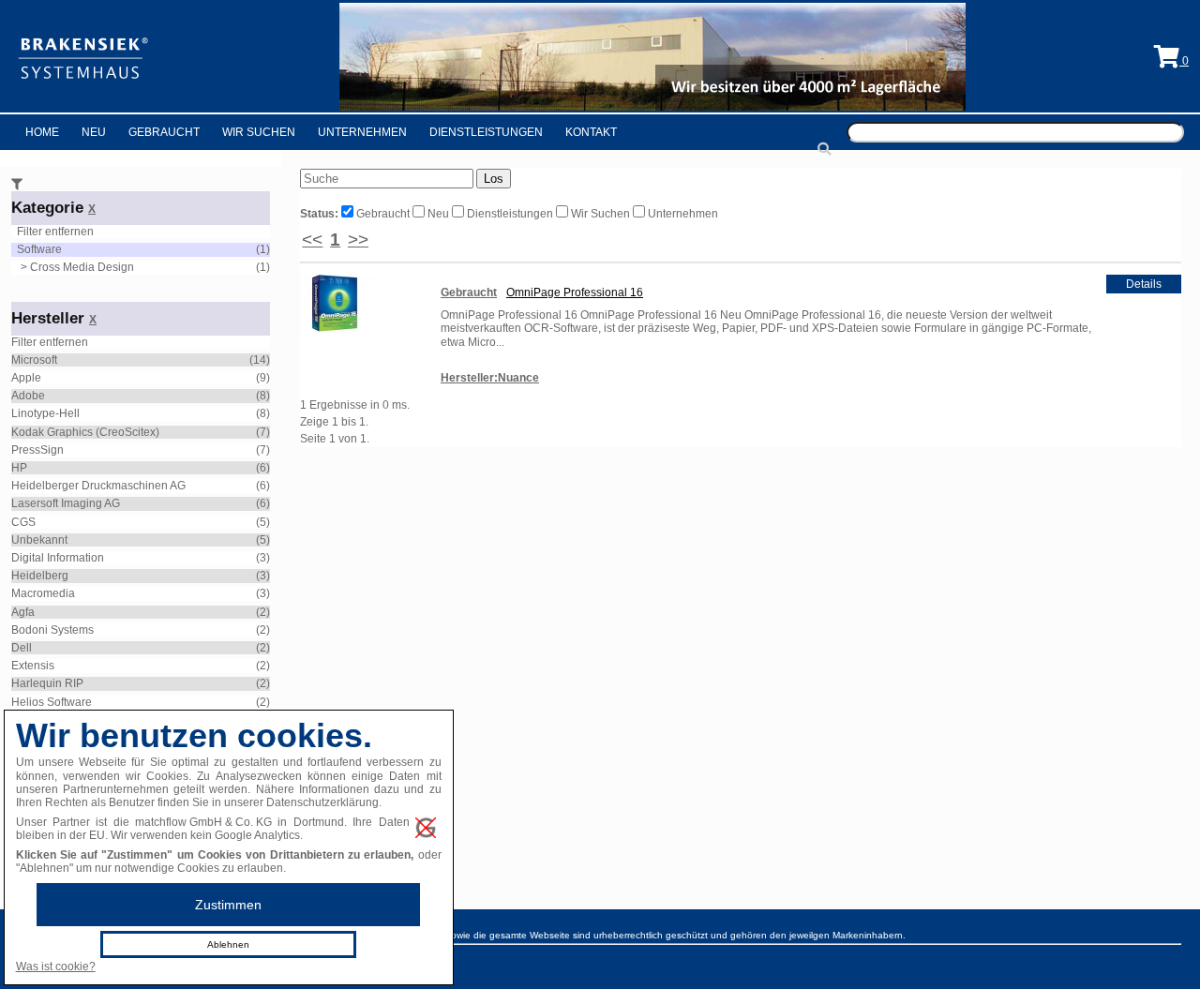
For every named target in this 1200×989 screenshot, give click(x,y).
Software (39, 249)
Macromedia (43, 593)
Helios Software (51, 702)
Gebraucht (164, 132)
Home (42, 132)
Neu (94, 132)
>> (358, 239)
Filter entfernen (55, 231)
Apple (26, 377)
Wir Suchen (258, 132)
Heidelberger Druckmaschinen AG (98, 485)
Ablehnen (228, 944)
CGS (23, 522)
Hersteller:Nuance (490, 377)
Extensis (32, 665)
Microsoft (34, 360)
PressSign (37, 450)
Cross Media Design (82, 267)
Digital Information (57, 557)
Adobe (28, 395)
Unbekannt (39, 540)
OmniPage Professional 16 (574, 292)
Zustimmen (228, 904)
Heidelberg (39, 575)
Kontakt (591, 132)
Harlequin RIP (47, 683)
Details (1144, 284)
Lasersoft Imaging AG (65, 503)
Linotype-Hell (45, 413)
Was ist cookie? (56, 966)
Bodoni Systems (52, 630)
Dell (21, 647)
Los (493, 179)
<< (312, 239)
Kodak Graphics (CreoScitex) (85, 432)
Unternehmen (362, 132)
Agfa (23, 612)
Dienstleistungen (486, 132)
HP (19, 467)
